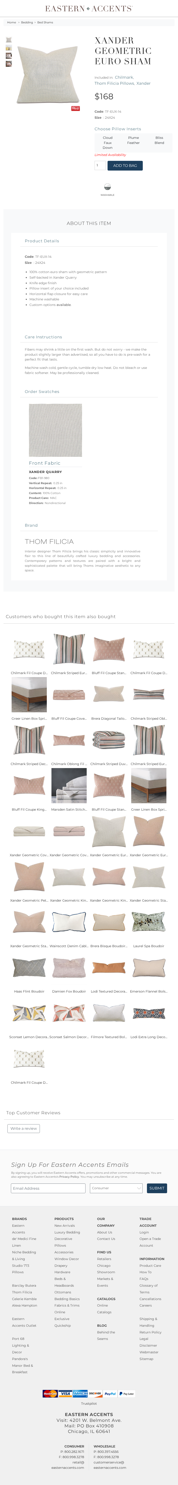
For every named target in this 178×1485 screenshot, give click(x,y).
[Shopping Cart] (171, 8)
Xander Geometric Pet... (29, 900)
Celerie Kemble (24, 1299)
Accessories (63, 1252)
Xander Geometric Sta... (149, 900)
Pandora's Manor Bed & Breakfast (22, 1365)
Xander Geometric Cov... (29, 855)
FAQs (144, 1279)
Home (11, 22)
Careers (146, 1305)
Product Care (150, 1266)
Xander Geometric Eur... (109, 855)
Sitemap (146, 1359)
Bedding (27, 22)
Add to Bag (125, 165)
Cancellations (150, 1299)
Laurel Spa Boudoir (148, 946)
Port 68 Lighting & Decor (20, 1345)
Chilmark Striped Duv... (109, 764)
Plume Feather (133, 140)
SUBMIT (156, 1188)
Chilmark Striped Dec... (29, 764)
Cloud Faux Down (107, 143)
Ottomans (62, 1292)
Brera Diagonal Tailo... (109, 718)
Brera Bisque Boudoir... (108, 946)
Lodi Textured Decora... (109, 991)
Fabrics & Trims (66, 1305)
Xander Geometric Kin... (69, 900)
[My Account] (167, 8)
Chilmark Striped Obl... (149, 718)
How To (146, 1272)
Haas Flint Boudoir (29, 991)
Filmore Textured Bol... (109, 1037)
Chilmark (124, 77)
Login (144, 1232)
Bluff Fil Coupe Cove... (69, 718)
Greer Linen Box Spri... (29, 718)
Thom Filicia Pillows (114, 83)
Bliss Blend (159, 140)
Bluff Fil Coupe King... (29, 809)
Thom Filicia (22, 1292)
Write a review (23, 1128)
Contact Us (106, 1239)
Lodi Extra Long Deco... (148, 1037)
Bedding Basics (67, 1299)
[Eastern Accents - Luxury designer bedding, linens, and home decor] (89, 8)
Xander (144, 83)
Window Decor (66, 1259)
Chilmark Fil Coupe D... (29, 673)
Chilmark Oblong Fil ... (69, 764)
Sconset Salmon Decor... (69, 1037)
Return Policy (151, 1332)
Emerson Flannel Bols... (149, 991)
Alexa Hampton (24, 1305)
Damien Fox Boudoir (69, 991)
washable (107, 194)
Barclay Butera (24, 1285)
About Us (104, 1232)
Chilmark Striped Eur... (69, 673)
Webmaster (149, 1352)
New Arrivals (64, 1225)
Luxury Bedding (67, 1232)
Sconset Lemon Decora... (29, 1037)
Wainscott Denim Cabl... (69, 946)
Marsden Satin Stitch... (69, 809)
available (64, 305)
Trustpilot (89, 1403)
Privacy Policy (69, 1176)
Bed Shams (45, 22)
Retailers (104, 1259)
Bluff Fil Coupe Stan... (109, 673)
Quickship (62, 1325)
